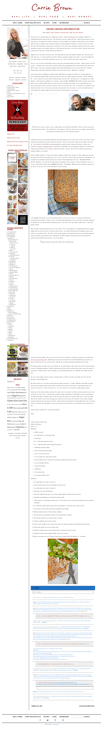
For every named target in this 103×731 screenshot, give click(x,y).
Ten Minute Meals (12, 286)
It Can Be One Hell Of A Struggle (23, 220)
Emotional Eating (10, 235)
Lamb (10, 269)
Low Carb (11, 300)
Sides (10, 279)
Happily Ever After (37, 706)
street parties (72, 37)
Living (8, 309)
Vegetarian (11, 304)
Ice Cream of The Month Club (14, 145)
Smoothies (11, 281)
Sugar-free (11, 301)
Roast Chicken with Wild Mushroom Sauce (41, 696)
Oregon (9, 332)
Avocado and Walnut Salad (40, 359)
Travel (8, 323)
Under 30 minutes (12, 289)
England (9, 329)
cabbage (40, 146)
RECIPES (46, 23)
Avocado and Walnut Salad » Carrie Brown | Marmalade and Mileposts (45, 626)
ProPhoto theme (56, 724)
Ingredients (10, 238)
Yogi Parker (9, 340)
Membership (9, 310)
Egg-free (11, 293)
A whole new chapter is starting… (13, 87)
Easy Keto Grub (10, 233)
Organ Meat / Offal (12, 272)
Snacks (10, 282)
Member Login (10, 133)
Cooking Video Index (11, 88)
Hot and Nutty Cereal (12, 186)
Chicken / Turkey (12, 252)
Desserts (11, 256)
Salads (10, 276)
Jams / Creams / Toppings (14, 267)
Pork (10, 273)
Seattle (9, 334)
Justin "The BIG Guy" (37, 597)
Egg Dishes (11, 262)
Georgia (9, 330)
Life (8, 307)
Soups (10, 284)
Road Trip (20, 414)
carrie (37, 616)
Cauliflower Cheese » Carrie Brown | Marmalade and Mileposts (44, 620)
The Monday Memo (10, 320)
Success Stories (10, 317)
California (10, 326)
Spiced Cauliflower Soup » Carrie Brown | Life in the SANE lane (44, 668)
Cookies (12, 244)
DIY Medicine (12, 261)
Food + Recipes (10, 236)
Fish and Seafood (12, 266)
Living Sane (19, 408)
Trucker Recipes (17, 424)
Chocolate (11, 253)
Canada (9, 327)
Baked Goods (11, 241)
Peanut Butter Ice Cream (12, 171)
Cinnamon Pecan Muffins (22, 207)
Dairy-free (11, 292)
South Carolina (11, 335)
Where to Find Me (10, 96)
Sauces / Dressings (12, 278)
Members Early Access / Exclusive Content (17, 141)
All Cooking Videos (10, 232)
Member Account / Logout (13, 137)
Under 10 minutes (12, 287)
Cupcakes (12, 245)
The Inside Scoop (10, 318)
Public (8, 414)
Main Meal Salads (12, 270)
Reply (70, 597)
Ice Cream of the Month (18, 404)
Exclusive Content (11, 312)
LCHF (10, 408)
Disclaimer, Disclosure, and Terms (13, 90)
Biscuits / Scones (14, 242)
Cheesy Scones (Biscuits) (23, 160)
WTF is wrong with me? (11, 338)
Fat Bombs (11, 264)
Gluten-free (11, 295)
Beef (10, 250)
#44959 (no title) (10, 85)
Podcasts (8, 92)
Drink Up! (12, 201)
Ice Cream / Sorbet (14, 258)
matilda (34, 648)
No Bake (12, 259)
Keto (10, 298)
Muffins (12, 247)
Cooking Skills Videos (13, 255)
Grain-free (11, 296)
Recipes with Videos (13, 275)
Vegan (10, 303)
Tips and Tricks (10, 321)
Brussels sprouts (48, 146)
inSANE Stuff (9, 306)
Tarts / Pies (12, 249)
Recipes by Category (12, 239)
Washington (10, 337)
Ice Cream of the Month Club (13, 313)
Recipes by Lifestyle (12, 290)
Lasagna (12, 216)
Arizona (9, 324)
